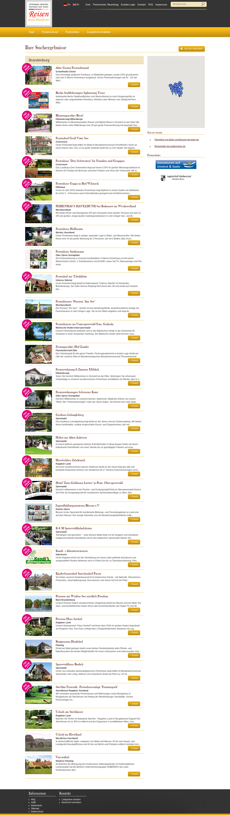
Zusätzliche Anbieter (99, 31)
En (77, 4)
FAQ (150, 4)
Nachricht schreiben (71, 802)
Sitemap (35, 808)
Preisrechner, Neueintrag (105, 4)
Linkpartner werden (71, 799)
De (68, 4)
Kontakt (142, 4)
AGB (33, 802)
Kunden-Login (128, 4)
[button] (179, 94)
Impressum (161, 4)
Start (87, 4)
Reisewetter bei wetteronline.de (170, 146)
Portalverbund (50, 31)
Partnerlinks (72, 31)
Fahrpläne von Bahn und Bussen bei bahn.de (177, 139)
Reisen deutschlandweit (38, 13)
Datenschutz (37, 811)
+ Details (134, 84)
